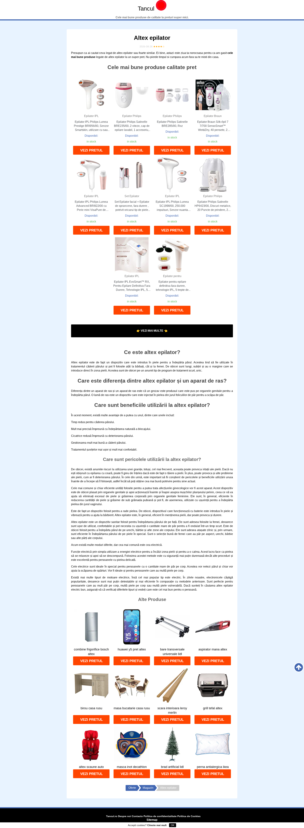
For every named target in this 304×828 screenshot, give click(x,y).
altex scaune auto (91, 767)
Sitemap (152, 819)
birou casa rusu (91, 708)
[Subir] (299, 667)
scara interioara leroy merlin (172, 710)
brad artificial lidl (172, 767)
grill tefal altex (212, 708)
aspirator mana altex (212, 649)
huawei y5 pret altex (132, 649)
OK (172, 825)
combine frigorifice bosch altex (91, 652)
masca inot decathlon (132, 767)
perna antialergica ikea (213, 767)
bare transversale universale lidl (172, 652)
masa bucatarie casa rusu (132, 708)
